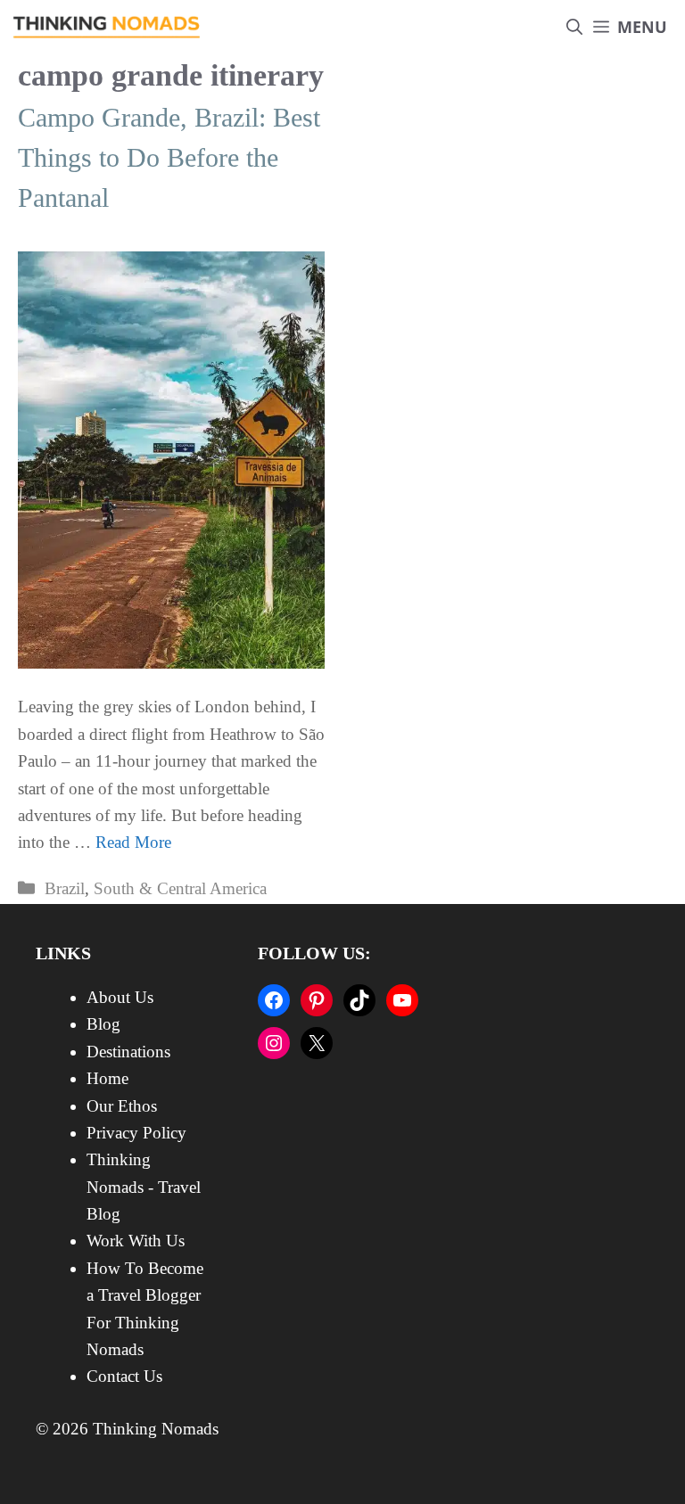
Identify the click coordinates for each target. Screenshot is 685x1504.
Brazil (65, 888)
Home (107, 1078)
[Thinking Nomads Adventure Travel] (107, 27)
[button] (574, 27)
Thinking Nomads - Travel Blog (144, 1186)
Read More (133, 842)
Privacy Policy (136, 1132)
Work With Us (136, 1240)
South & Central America (180, 888)
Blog (103, 1024)
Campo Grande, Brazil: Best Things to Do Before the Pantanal (169, 157)
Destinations (128, 1051)
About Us (120, 997)
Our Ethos (122, 1106)
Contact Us (124, 1376)
